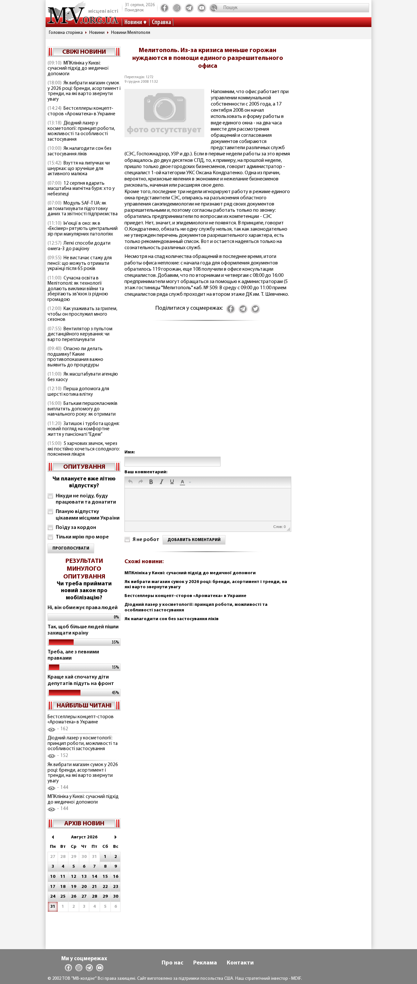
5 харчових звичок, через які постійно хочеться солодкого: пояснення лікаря (84, 449)
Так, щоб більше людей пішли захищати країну (83, 630)
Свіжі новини (84, 52)
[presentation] (130, 482)
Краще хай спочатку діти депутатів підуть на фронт (81, 680)
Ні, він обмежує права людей (83, 607)
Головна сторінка (66, 32)
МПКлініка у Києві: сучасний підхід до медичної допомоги (78, 69)
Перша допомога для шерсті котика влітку (78, 392)
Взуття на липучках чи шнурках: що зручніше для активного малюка (79, 169)
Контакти (240, 963)
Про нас (172, 963)
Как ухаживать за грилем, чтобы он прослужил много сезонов (82, 314)
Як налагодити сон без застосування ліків (79, 151)
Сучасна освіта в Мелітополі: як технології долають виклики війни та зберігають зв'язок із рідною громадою (78, 289)
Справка (161, 22)
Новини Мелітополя (130, 32)
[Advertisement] (207, 392)
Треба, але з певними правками (73, 655)
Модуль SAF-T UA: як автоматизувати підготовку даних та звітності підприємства (83, 209)
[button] (130, 482)
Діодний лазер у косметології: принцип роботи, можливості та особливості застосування (81, 131)
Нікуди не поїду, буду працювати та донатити (86, 499)
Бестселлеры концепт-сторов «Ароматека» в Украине (81, 111)
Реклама (205, 963)
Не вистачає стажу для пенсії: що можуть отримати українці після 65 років (80, 263)
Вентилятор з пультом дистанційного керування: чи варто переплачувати (80, 334)
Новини (133, 22)
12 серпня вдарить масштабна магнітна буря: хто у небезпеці (81, 189)
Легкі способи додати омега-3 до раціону (79, 246)
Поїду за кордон (76, 527)
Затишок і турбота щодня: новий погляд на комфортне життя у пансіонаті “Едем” (84, 429)
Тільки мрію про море (82, 537)
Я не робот (146, 539)
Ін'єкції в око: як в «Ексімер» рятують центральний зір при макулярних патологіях (83, 229)
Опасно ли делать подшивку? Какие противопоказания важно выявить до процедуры (75, 357)
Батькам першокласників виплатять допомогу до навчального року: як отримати (83, 409)
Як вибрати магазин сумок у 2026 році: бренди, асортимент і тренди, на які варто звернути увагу (84, 91)
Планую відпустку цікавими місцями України (88, 515)
